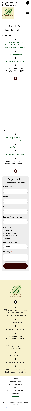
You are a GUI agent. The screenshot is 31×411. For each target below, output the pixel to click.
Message (7, 251)
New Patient (9, 230)
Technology (15, 393)
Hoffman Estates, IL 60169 (15, 47)
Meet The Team (15, 385)
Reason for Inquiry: (11, 242)
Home (15, 379)
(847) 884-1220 (11, 2)
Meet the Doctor (15, 382)
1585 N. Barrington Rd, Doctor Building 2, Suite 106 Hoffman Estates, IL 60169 (15, 313)
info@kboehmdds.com (15, 61)
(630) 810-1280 (11, 5)
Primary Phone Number (13, 217)
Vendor (7, 238)
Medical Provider (11, 236)
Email (6, 207)
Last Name (8, 197)
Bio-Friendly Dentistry (15, 390)
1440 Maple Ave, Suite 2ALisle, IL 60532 (15, 347)
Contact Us (15, 396)
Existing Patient (10, 233)
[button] (27, 3)
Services (15, 387)
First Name (8, 187)
